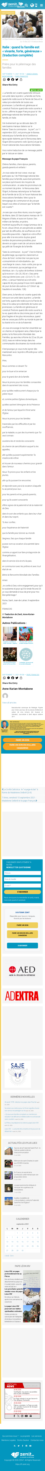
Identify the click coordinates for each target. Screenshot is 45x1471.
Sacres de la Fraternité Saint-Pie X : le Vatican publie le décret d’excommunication (27, 1150)
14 (12, 1242)
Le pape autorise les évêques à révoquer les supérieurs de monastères (25, 1187)
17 (27, 1242)
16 (22, 1242)
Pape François (8, 13)
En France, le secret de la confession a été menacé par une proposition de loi (26, 1174)
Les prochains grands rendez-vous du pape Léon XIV (14, 1291)
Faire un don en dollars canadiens (22, 746)
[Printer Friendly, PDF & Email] (36, 90)
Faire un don (22, 740)
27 (7, 1250)
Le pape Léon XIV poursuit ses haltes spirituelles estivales (13, 1308)
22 (17, 1246)
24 (27, 1246)
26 (38, 1246)
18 (33, 1242)
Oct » (12, 1256)
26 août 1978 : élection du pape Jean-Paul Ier (21, 1102)
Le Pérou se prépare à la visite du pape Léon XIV (22, 1123)
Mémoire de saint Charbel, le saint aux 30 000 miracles (26, 1162)
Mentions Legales (9, 1440)
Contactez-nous (37, 1440)
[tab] (13, 1385)
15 (17, 1242)
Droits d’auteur (23, 1440)
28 (12, 1250)
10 (27, 1237)
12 (38, 1237)
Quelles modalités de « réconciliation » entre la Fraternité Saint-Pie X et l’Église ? (26, 1200)
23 (22, 1246)
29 (17, 1250)
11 (33, 1237)
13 (7, 1242)
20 (7, 1246)
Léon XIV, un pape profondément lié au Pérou (13, 1273)
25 (33, 1246)
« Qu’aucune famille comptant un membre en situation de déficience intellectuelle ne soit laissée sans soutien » (22, 1116)
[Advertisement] (22, 771)
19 (38, 1242)
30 (22, 1250)
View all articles (9, 702)
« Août (7, 1256)
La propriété (25, 1436)
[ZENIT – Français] (12, 4)
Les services (37, 1436)
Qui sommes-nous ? (10, 1436)
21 (12, 1246)
